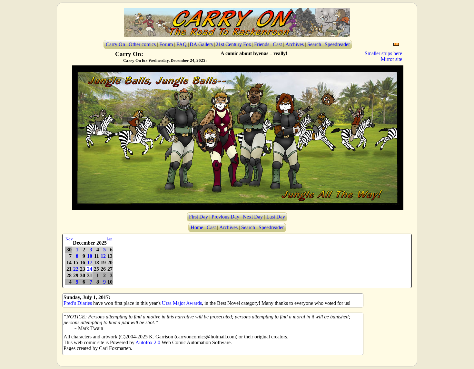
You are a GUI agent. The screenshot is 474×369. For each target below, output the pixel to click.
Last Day (275, 216)
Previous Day (225, 216)
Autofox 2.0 (147, 342)
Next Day (253, 216)
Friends (261, 44)
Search (314, 44)
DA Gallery (201, 44)
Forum (166, 44)
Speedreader (337, 44)
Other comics (142, 44)
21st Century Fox (233, 44)
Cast (277, 44)
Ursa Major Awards (182, 303)
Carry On (115, 44)
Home (197, 227)
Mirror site (391, 59)
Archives (294, 44)
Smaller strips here (383, 53)
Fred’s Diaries (78, 303)
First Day (198, 216)
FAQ (181, 44)
